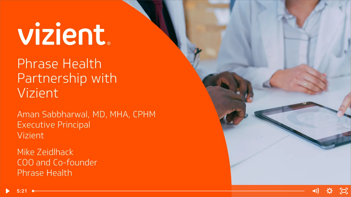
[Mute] (315, 191)
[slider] (169, 191)
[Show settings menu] (329, 191)
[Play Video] (7, 191)
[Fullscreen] (344, 191)
